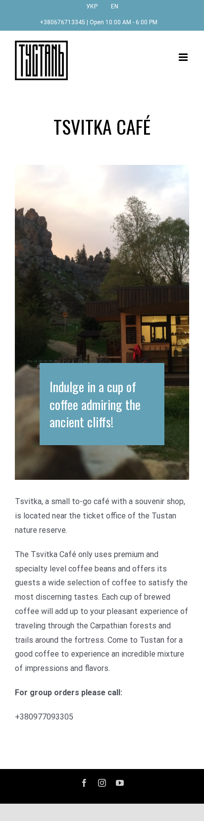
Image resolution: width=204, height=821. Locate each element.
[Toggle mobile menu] (184, 57)
